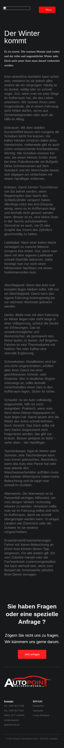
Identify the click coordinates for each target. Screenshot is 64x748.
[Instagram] (5, 693)
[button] (47, 10)
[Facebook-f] (12, 693)
